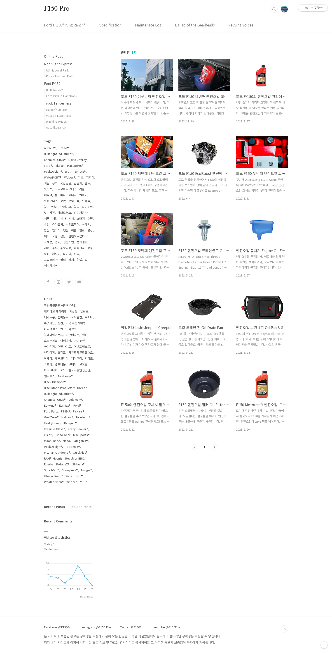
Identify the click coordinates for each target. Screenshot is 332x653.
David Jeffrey (77, 159)
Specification (110, 25)
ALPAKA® (50, 148)
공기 (55, 183)
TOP (284, 629)
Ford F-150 (52, 83)
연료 (82, 230)
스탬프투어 (72, 224)
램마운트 (63, 317)
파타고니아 (51, 370)
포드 (63, 370)
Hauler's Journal (57, 109)
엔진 (65, 230)
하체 (71, 259)
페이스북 (48, 282)
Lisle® (48, 435)
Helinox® (67, 417)
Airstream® (65, 376)
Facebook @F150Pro (58, 627)
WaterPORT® (52, 177)
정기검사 (82, 242)
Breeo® (64, 148)
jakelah (59, 165)
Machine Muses (56, 121)
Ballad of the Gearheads (195, 25)
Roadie (49, 464)
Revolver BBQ (74, 458)
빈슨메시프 (72, 335)
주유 (55, 248)
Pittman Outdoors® (57, 452)
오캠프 (62, 352)
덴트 (87, 183)
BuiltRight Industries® (58, 154)
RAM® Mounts (53, 458)
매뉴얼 (48, 195)
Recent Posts (54, 506)
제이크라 (76, 358)
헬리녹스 (49, 376)
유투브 (79, 282)
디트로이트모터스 (66, 189)
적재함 (48, 242)
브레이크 (65, 207)
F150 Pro (56, 9)
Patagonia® (80, 441)
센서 (71, 218)
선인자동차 (80, 212)
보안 (63, 201)
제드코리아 (61, 358)
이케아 (48, 358)
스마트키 (57, 224)
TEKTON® (79, 171)
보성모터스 (51, 201)
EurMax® (65, 405)
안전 (46, 230)
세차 (63, 218)
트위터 (69, 282)
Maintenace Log (148, 25)
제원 (46, 248)
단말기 (78, 183)
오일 (55, 236)
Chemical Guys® (55, 159)
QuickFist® (80, 452)
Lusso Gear (62, 435)
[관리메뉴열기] (324, 645)
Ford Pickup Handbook (61, 96)
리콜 (82, 189)
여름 (74, 230)
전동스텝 (68, 242)
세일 (55, 218)
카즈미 (48, 364)
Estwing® (50, 405)
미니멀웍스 (51, 329)
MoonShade (52, 441)
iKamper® (70, 423)
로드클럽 (76, 317)
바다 (63, 195)
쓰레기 (86, 224)
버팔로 (72, 329)
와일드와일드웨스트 (80, 352)
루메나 (89, 317)
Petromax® (72, 446)
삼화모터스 (64, 212)
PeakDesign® (53, 171)
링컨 (60, 323)
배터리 (72, 195)
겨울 (46, 183)
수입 (46, 224)
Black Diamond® (55, 382)
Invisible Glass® (54, 429)
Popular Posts (80, 506)
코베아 (72, 364)
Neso (66, 441)
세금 (46, 218)
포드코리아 (51, 259)
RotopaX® (63, 464)
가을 (80, 177)
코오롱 (83, 364)
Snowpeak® (70, 470)
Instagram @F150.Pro (96, 627)
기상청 (73, 311)
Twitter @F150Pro (132, 627)
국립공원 (65, 183)
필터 (63, 259)
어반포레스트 (82, 346)
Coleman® (75, 399)
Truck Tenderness (57, 103)
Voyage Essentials (58, 115)
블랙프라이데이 (83, 207)
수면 (90, 218)
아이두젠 (79, 340)
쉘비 (84, 335)
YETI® (83, 482)
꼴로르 (84, 311)
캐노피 (56, 254)
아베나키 (65, 340)
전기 (57, 242)
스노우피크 (51, 340)
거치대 (90, 177)
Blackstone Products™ (59, 388)
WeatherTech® (54, 482)
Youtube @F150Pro (167, 627)
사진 (52, 212)
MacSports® (75, 165)
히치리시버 (51, 265)
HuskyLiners (52, 423)
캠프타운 (60, 364)
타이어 (67, 254)
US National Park (57, 70)
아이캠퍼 (49, 346)
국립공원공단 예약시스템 (59, 305)
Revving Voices (240, 25)
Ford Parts (51, 411)
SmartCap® (51, 470)
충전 (46, 254)
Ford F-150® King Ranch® (65, 25)
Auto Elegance (56, 127)
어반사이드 (64, 346)
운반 (63, 236)
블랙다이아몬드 (53, 335)
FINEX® (65, 411)
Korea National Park (59, 76)
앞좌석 (56, 230)
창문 (90, 248)
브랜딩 (53, 207)
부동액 (86, 201)
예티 (46, 236)
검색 (274, 9)
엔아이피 (49, 352)
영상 (90, 230)
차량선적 (79, 248)
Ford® (48, 165)
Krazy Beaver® (78, 429)
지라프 (89, 358)
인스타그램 (58, 282)
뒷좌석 (48, 189)
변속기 (83, 195)
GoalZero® (51, 417)
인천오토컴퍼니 (77, 236)
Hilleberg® (83, 417)
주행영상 (65, 248)
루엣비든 (49, 323)
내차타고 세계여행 (55, 311)
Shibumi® (78, 464)
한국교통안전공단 (79, 370)
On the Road (53, 56)
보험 (71, 201)
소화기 (81, 218)
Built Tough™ (54, 90)
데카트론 (49, 317)
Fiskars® (78, 411)
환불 (79, 259)
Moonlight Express (58, 64)
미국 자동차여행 (76, 323)
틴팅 (76, 254)
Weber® (69, 177)
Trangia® (86, 470)
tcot (67, 171)
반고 (63, 329)
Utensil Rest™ (53, 476)
